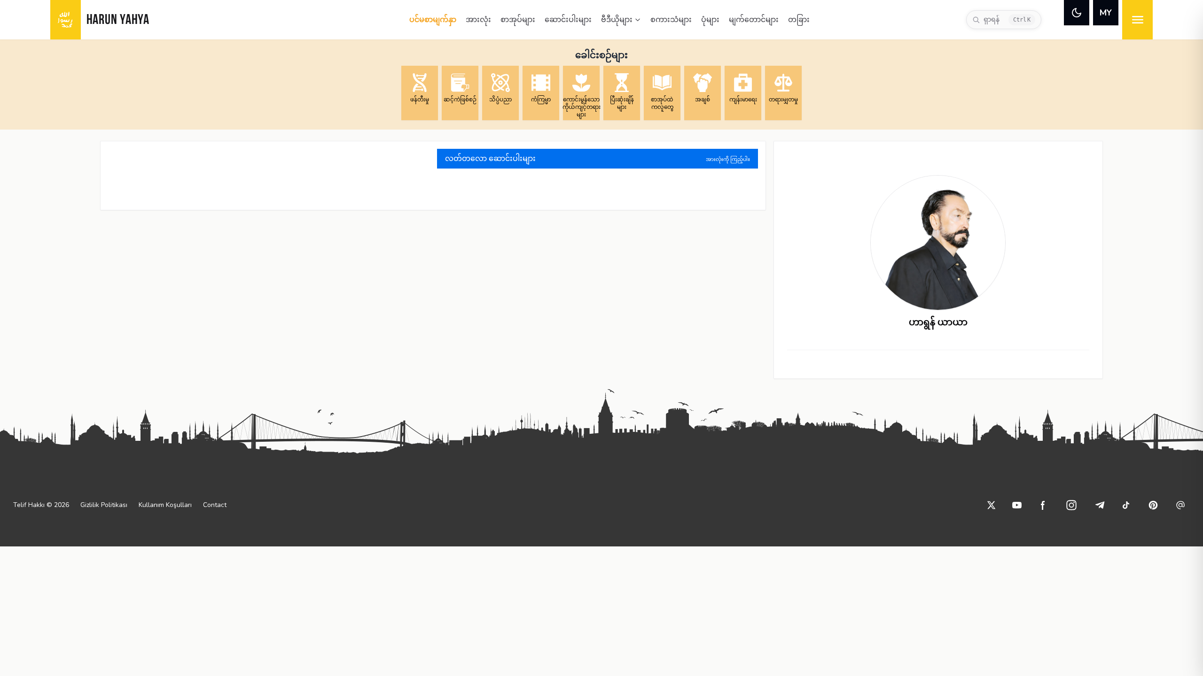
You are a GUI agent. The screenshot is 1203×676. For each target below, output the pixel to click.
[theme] (1076, 12)
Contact (215, 504)
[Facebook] (1043, 505)
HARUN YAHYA (117, 20)
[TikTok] (1126, 505)
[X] (991, 505)
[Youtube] (1017, 505)
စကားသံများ (671, 20)
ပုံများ (710, 20)
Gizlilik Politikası (103, 504)
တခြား (799, 20)
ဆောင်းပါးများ (568, 20)
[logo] (65, 19)
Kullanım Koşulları (165, 504)
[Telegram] (1099, 505)
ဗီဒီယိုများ (617, 20)
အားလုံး (478, 20)
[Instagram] (1071, 505)
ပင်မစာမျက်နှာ (432, 20)
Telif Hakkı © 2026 (41, 504)
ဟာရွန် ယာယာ (938, 322)
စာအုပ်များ (517, 20)
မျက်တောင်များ (754, 20)
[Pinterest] (1153, 505)
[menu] (1137, 19)
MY (1106, 12)
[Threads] (1180, 505)
